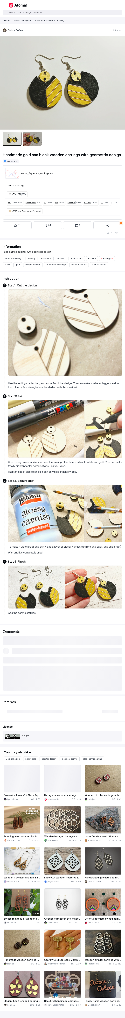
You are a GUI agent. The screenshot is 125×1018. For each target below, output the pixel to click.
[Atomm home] (17, 5)
